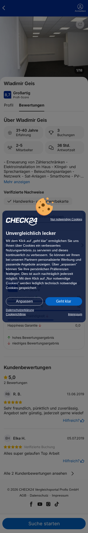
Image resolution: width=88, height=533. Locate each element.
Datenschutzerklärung (20, 310)
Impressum (75, 314)
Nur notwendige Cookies (66, 219)
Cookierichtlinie (16, 314)
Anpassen (24, 301)
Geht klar (63, 301)
